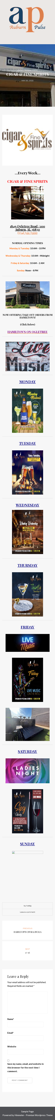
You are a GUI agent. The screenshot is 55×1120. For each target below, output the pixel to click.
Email (10, 1032)
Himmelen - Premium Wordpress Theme (34, 1115)
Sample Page (27, 1111)
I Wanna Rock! (31, 70)
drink (20, 70)
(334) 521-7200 (27, 233)
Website (11, 1046)
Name (10, 1019)
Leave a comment (27, 912)
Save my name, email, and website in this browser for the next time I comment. (25, 1068)
